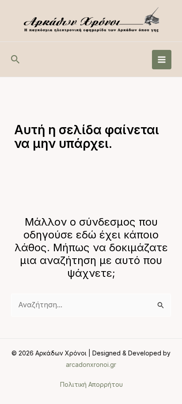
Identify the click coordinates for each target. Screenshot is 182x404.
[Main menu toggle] (161, 59)
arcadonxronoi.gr (91, 364)
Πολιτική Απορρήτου (91, 385)
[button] (15, 59)
